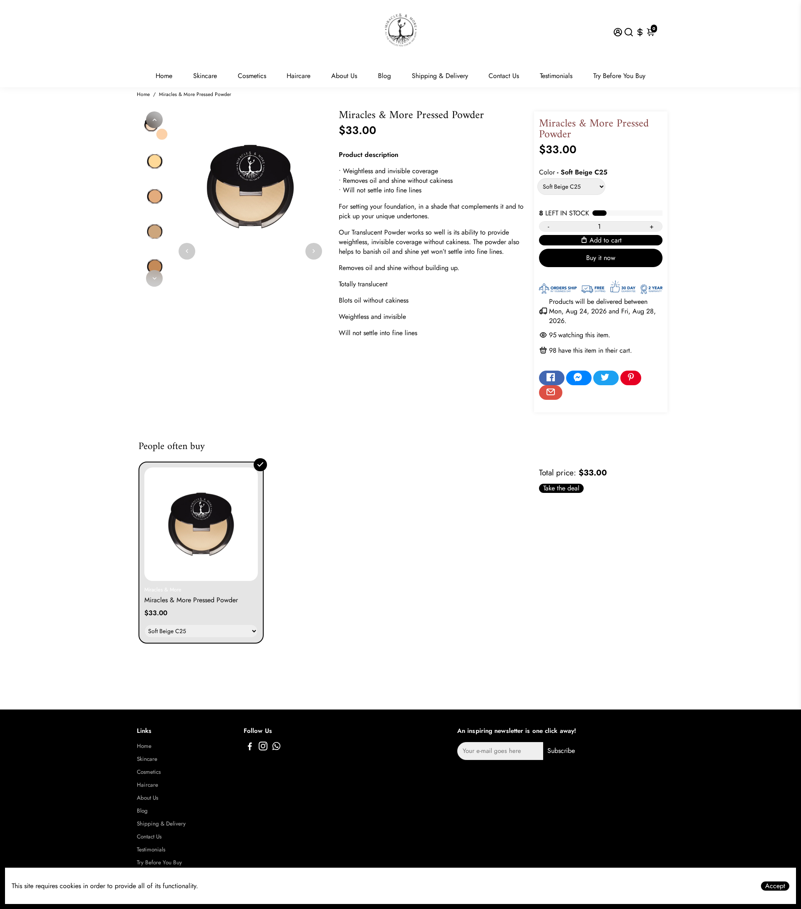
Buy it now (600, 258)
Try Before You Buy (619, 76)
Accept (775, 886)
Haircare (298, 76)
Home (164, 76)
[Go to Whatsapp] (276, 747)
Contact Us (504, 76)
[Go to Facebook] (551, 378)
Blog (384, 76)
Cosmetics (252, 76)
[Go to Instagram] (263, 747)
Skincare (205, 76)
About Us (344, 76)
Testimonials (556, 76)
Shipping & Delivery (440, 76)
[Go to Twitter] (606, 378)
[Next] (154, 278)
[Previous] (154, 119)
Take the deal (561, 488)
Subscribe (561, 750)
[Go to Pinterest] (630, 378)
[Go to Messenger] (579, 378)
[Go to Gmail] (550, 392)
